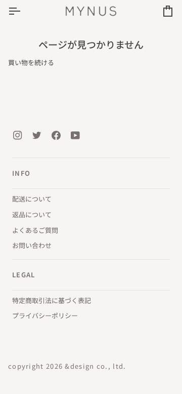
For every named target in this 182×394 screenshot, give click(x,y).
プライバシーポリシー (45, 315)
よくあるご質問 (35, 230)
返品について (32, 214)
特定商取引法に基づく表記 (51, 300)
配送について (32, 199)
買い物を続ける (31, 62)
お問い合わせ (32, 245)
